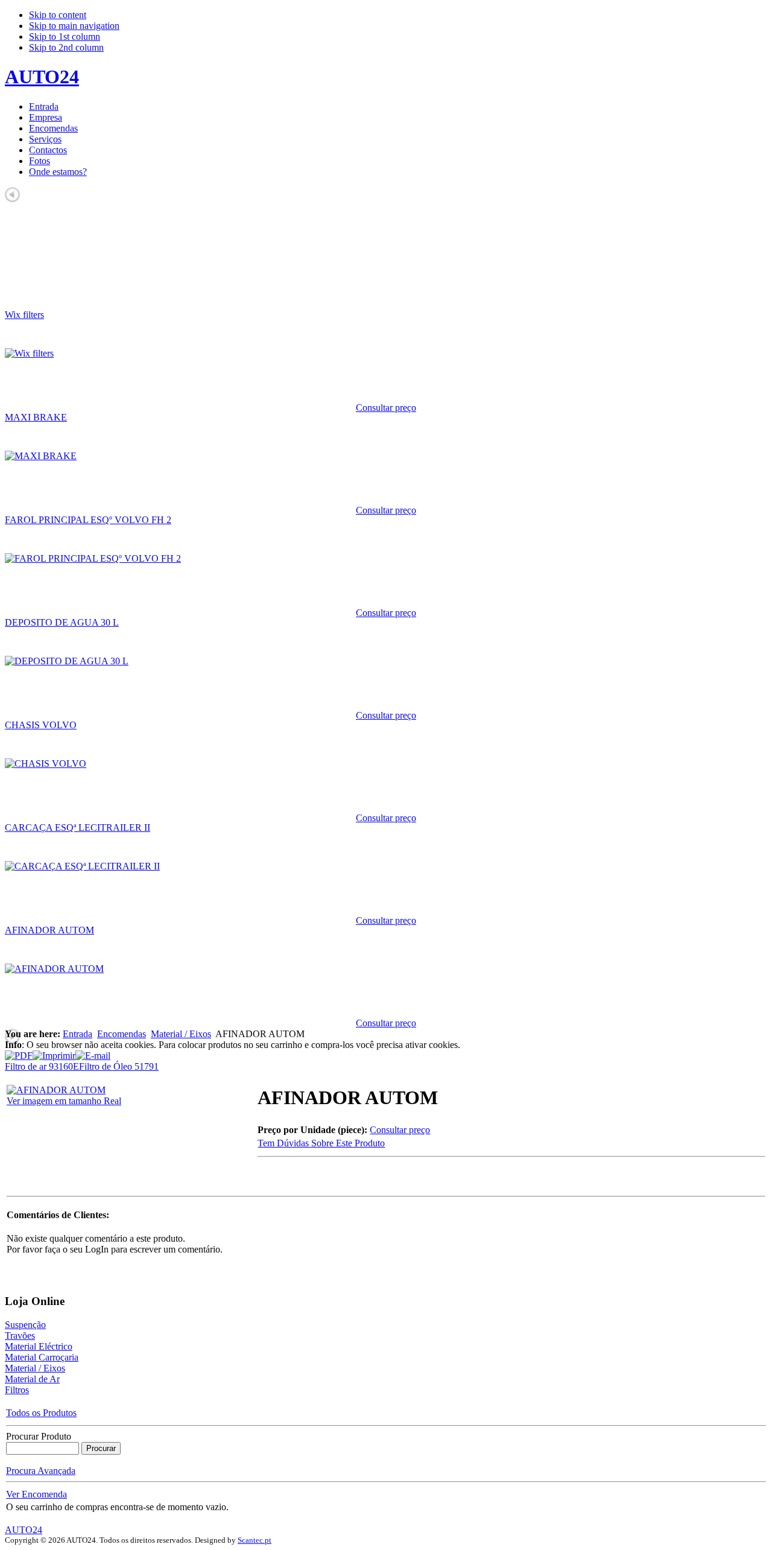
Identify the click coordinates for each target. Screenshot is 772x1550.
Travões (20, 1335)
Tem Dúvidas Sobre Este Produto (321, 1143)
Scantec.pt (254, 1540)
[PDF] (19, 1052)
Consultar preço (386, 407)
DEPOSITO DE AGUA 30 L (62, 622)
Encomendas (121, 1034)
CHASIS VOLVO (41, 725)
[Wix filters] (29, 353)
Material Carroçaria (41, 1357)
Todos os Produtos (41, 1413)
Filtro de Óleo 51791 (119, 1066)
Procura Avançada (40, 1471)
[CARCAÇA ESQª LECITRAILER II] (82, 866)
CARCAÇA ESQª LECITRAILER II (77, 827)
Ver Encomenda (36, 1494)
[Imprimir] (54, 1052)
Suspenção (25, 1325)
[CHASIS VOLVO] (45, 763)
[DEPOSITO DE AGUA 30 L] (66, 661)
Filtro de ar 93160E (42, 1066)
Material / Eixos (181, 1034)
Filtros (17, 1390)
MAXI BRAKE (36, 417)
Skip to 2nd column (66, 47)
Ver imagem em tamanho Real (64, 1101)
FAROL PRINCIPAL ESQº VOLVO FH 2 (88, 520)
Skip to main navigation (74, 26)
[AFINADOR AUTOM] (54, 969)
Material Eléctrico (38, 1346)
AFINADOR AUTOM (49, 930)
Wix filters (24, 315)
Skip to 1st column (64, 36)
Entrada (77, 1034)
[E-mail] (92, 1052)
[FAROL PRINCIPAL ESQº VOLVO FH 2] (93, 558)
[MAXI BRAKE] (41, 456)
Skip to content (57, 15)
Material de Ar (32, 1379)
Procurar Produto (38, 1436)
